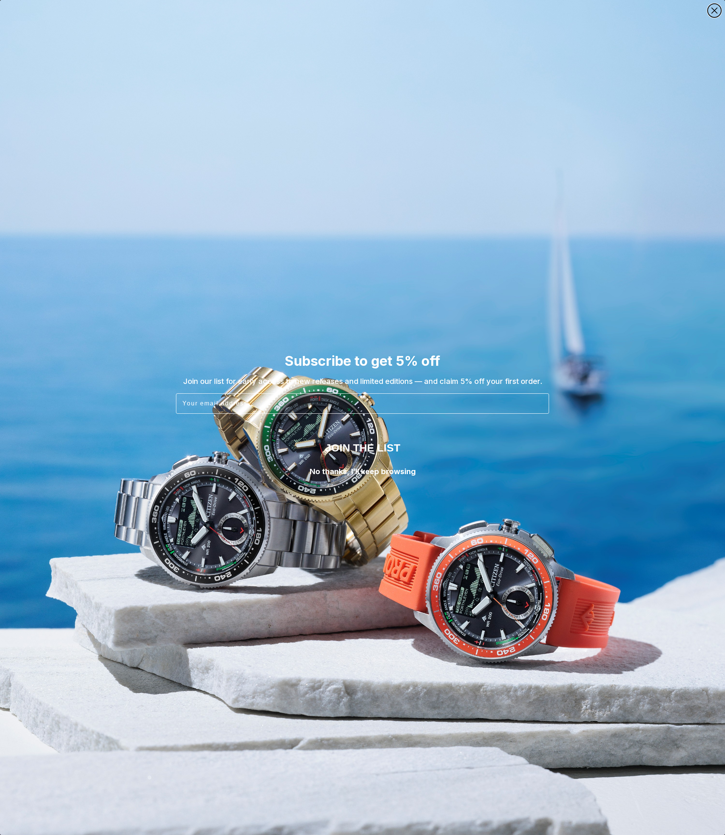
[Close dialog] (714, 10)
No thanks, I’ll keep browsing (363, 471)
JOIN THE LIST (362, 448)
